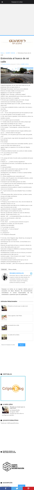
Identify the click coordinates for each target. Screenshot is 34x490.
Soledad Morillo (16, 410)
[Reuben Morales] (5, 280)
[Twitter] (31, 274)
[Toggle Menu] (2, 2)
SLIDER (8, 53)
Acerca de (3, 269)
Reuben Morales (6, 64)
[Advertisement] (17, 18)
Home (2, 53)
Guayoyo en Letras (17, 2)
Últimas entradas (12, 269)
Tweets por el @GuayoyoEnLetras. (10, 423)
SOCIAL (13, 53)
